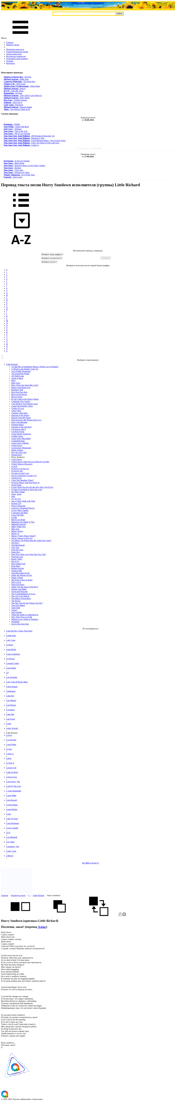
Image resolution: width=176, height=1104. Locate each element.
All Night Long (17, 376)
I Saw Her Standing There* (22, 480)
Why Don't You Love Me (21, 617)
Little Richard (38, 895)
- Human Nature (18, 107)
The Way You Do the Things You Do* (27, 603)
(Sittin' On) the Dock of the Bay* (24, 587)
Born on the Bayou (19, 394)
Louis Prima (11, 744)
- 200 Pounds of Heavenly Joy (29, 136)
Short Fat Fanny (17, 584)
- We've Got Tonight (17, 134)
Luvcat (9, 735)
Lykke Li (10, 754)
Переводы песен (18, 895)
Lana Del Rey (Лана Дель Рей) (19, 631)
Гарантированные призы (17, 52)
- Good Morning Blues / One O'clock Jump (34, 140)
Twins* (14, 610)
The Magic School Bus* (21, 598)
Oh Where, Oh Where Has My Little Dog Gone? (31, 540)
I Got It (14, 466)
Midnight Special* (18, 524)
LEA (8, 833)
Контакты (10, 63)
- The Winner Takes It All (17, 109)
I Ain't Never (16, 459)
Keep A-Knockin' (18, 506)
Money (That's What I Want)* (23, 536)
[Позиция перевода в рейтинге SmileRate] (124, 915)
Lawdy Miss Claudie (19, 510)
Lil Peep (9, 645)
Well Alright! (16, 612)
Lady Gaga (10, 640)
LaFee (8, 758)
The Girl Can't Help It (20, 596)
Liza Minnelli (11, 837)
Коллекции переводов (16, 56)
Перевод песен (12, 45)
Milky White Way (18, 527)
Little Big (10, 696)
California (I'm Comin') (20, 401)
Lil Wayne (10, 659)
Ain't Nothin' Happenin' (21, 371)
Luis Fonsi (10, 719)
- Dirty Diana (17, 98)
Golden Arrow (17, 436)
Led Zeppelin (11, 677)
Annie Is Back (17, 378)
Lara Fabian (11, 668)
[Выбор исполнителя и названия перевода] (21, 209)
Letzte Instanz (12, 686)
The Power (15, 601)
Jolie (13, 496)
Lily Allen (10, 842)
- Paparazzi (13, 105)
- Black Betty (14, 163)
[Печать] (120, 915)
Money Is (15, 533)
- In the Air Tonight (17, 161)
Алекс (42, 926)
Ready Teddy (16, 559)
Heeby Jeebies (17, 450)
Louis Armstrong (13, 654)
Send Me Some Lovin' (20, 573)
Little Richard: (12, 364)
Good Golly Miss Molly (21, 438)
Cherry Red (16, 411)
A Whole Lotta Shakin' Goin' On (24, 369)
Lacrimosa (10, 710)
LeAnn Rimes (12, 805)
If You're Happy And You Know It (25, 482)
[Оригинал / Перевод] (98, 915)
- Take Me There (14, 91)
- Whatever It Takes (17, 172)
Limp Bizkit (11, 649)
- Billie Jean (16, 79)
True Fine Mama (18, 605)
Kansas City (16, 503)
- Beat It (14, 88)
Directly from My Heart (21, 418)
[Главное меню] (20, 36)
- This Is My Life (15, 131)
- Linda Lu (21, 145)
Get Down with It (18, 429)
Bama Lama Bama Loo (20, 387)
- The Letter (13, 170)
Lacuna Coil (11, 768)
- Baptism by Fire (24, 138)
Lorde (8, 724)
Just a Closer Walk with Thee (23, 501)
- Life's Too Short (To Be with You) (31, 143)
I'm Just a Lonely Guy (20, 473)
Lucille (14, 517)
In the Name (16, 485)
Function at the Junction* (21, 427)
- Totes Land (13, 177)
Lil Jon (9, 749)
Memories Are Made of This (22, 522)
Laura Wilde (11, 795)
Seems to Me (16, 571)
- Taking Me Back (16, 127)
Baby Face (15, 383)
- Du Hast (13, 93)
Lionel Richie (11, 809)
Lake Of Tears (12, 819)
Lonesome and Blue (19, 513)
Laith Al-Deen (12, 772)
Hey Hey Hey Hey (19, 452)
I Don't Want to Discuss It (21, 464)
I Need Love (16, 478)
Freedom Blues (17, 425)
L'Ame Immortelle (13, 791)
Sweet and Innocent (19, 591)
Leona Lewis (11, 777)
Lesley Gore (11, 851)
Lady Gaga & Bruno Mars (17, 682)
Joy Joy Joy (16, 499)
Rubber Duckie (17, 568)
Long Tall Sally (17, 515)
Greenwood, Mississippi (21, 448)
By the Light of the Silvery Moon (25, 399)
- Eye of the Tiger (19, 175)
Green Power (16, 445)
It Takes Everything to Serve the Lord (26, 489)
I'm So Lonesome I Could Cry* (24, 476)
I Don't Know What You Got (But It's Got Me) (30, 462)
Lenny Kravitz (12, 728)
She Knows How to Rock (21, 580)
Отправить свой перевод (17, 59)
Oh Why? (15, 543)
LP (7, 673)
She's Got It (16, 582)
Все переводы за (89, 148)
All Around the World (20, 374)
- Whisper (13, 129)
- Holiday (12, 168)
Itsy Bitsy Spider (18, 492)
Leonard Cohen (12, 663)
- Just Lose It (13, 102)
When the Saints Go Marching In (24, 615)
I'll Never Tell (17, 471)
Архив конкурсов (14, 54)
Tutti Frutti (15, 608)
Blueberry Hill (17, 390)
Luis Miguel (11, 700)
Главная (9, 42)
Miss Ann (15, 529)
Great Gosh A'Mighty (20, 443)
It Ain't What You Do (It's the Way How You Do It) (32, 487)
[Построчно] (59, 915)
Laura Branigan (12, 823)
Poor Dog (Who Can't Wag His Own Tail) (28, 554)
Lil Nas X (10, 763)
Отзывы (9, 61)
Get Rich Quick (17, 431)
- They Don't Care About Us (23, 95)
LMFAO (9, 856)
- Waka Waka (22, 86)
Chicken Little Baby (19, 413)
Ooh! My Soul (17, 550)
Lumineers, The (12, 846)
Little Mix (10, 714)
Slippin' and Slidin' (19, 589)
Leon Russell (11, 800)
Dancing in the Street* (20, 415)
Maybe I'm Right (18, 520)
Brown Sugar (16, 397)
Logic (8, 814)
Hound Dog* (16, 455)
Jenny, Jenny (16, 494)
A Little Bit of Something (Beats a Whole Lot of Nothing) (34, 367)
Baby (13, 381)
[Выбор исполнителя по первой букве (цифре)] (21, 248)
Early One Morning (19, 422)
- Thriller (12, 124)
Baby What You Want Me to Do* (25, 385)
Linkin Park (11, 635)
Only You (15, 547)
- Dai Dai (17, 77)
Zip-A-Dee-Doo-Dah (20, 624)
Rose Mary (15, 566)
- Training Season (15, 100)
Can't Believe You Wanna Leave (24, 404)
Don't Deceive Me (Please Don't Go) (26, 420)
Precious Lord (17, 557)
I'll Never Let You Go (20, 469)
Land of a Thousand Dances (22, 508)
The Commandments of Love (23, 594)
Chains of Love (17, 408)
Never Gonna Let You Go (21, 538)
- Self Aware (15, 84)
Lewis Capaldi (12, 828)
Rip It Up (15, 561)
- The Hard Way (19, 81)
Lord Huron (11, 705)
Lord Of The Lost (13, 786)
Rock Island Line (18, 564)
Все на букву (90, 863)
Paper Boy (15, 552)
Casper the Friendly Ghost (22, 406)
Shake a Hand (17, 578)
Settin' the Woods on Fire (21, 575)
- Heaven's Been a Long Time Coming (24, 165)
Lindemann (10, 691)
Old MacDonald (18, 545)
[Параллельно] (20, 915)
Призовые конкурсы (15, 49)
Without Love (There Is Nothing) (24, 619)
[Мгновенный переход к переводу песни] (21, 228)
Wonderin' (15, 622)
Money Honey (17, 531)
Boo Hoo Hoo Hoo (19, 392)
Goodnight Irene (18, 441)
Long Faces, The (13, 782)
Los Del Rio (11, 740)
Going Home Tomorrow (21, 434)
